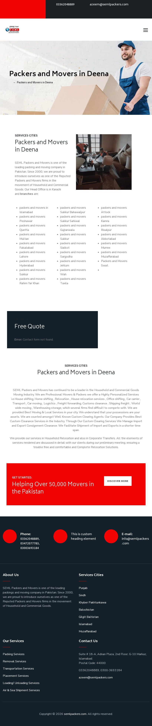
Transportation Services (18, 669)
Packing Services (13, 654)
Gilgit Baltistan (89, 617)
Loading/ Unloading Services (21, 683)
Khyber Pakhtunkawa (92, 602)
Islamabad (85, 624)
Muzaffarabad (87, 631)
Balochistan (86, 610)
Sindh (82, 595)
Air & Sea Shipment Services (21, 690)
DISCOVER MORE (117, 481)
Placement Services (16, 676)
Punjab (83, 588)
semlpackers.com (75, 714)
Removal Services (14, 661)
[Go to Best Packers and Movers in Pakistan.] (10, 82)
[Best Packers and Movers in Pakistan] (13, 30)
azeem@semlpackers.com (109, 4)
